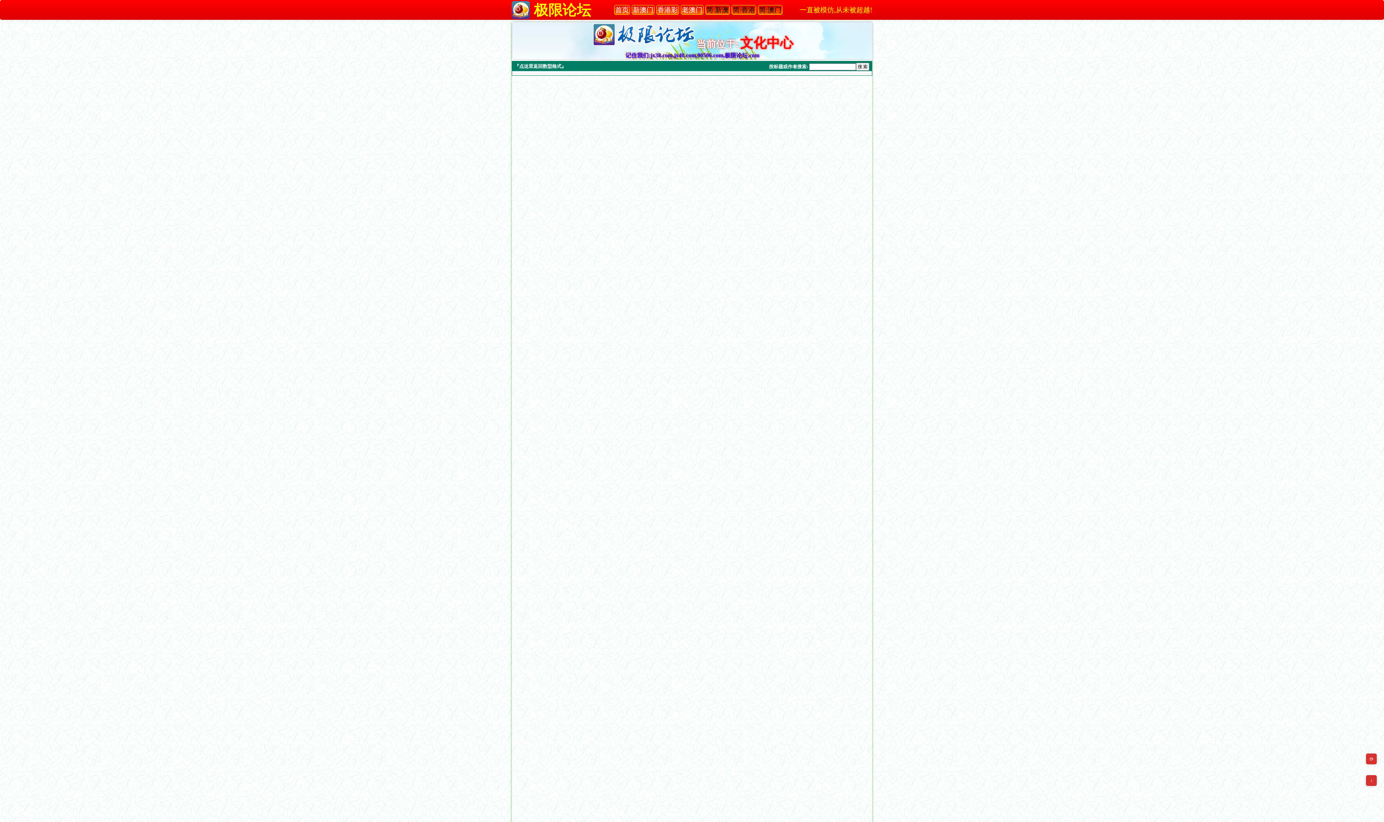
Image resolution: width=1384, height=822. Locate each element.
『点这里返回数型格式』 (540, 66)
